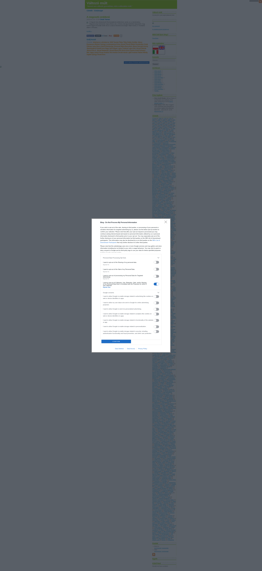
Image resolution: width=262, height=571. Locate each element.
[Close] (166, 223)
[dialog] (131, 285)
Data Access (131, 348)
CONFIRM (116, 341)
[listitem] (131, 258)
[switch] (156, 262)
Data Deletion (119, 348)
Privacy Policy (142, 348)
